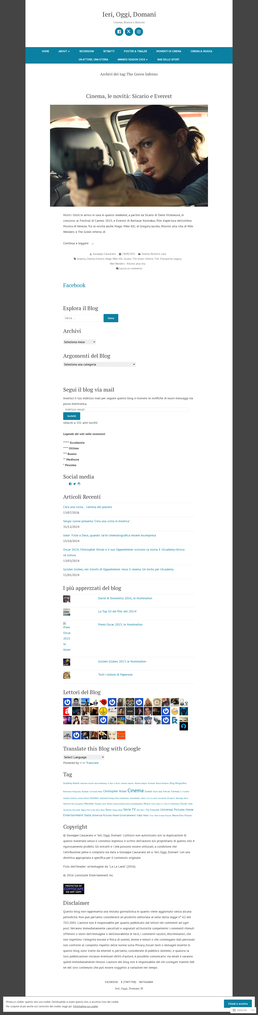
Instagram (146, 982)
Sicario (127, 258)
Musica (147, 803)
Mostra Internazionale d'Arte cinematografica (125, 804)
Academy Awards (71, 783)
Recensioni (87, 51)
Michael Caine (100, 804)
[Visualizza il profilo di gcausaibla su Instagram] (79, 483)
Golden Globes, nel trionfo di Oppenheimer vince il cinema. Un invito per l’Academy (118, 569)
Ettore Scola (157, 791)
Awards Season (127, 783)
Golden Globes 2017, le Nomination (122, 661)
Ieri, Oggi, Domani (129, 14)
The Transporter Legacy (167, 258)
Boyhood (85, 791)
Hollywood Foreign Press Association (114, 798)
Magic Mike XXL (114, 258)
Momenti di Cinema (168, 51)
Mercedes (89, 803)
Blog (172, 783)
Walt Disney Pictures (162, 815)
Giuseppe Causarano (104, 254)
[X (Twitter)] (129, 31)
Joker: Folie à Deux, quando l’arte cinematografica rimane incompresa (109, 535)
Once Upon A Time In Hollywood (165, 804)
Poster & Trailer (135, 51)
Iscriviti (71, 416)
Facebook (74, 285)
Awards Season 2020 (131, 59)
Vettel (146, 815)
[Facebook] (119, 31)
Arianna (81, 258)
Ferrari (166, 791)
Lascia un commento (130, 269)
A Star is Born (114, 783)
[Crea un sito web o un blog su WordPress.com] (142, 988)
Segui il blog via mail (88, 389)
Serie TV (129, 809)
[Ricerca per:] (83, 318)
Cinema (145, 254)
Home (45, 51)
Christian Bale (96, 791)
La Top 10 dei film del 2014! (117, 611)
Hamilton (94, 798)
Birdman (151, 783)
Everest (100, 258)
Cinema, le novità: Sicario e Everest (129, 96)
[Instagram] (139, 31)
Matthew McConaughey (73, 804)
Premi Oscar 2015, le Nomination (120, 624)
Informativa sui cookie (85, 1006)
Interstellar (135, 798)
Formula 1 (176, 791)
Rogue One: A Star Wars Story (93, 810)
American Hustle (87, 783)
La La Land (152, 798)
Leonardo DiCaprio (166, 798)
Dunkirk (148, 791)
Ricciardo (76, 810)
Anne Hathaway (100, 783)
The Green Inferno (142, 258)
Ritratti (108, 51)
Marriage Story (182, 798)
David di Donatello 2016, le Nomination (125, 598)
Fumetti (185, 791)
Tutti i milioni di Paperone (115, 674)
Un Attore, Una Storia (93, 59)
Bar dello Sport (168, 59)
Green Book (83, 798)
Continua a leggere (76, 243)
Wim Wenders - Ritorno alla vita (127, 263)
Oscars (183, 803)
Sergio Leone (117, 810)
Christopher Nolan (115, 791)
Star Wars (140, 810)
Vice (152, 815)
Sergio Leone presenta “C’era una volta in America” (96, 521)
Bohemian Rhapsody (72, 791)
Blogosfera (180, 783)
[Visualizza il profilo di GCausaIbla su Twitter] (74, 483)
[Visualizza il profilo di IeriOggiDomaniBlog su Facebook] (70, 483)
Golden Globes (70, 798)
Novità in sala (158, 254)
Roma (108, 809)
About (63, 51)
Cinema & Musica (201, 51)
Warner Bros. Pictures (182, 815)
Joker (143, 798)
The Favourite (152, 809)
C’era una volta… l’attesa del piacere (87, 507)
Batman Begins (141, 783)
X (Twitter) (128, 982)
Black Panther (162, 783)
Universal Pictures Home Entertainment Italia (117, 815)
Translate (92, 763)
